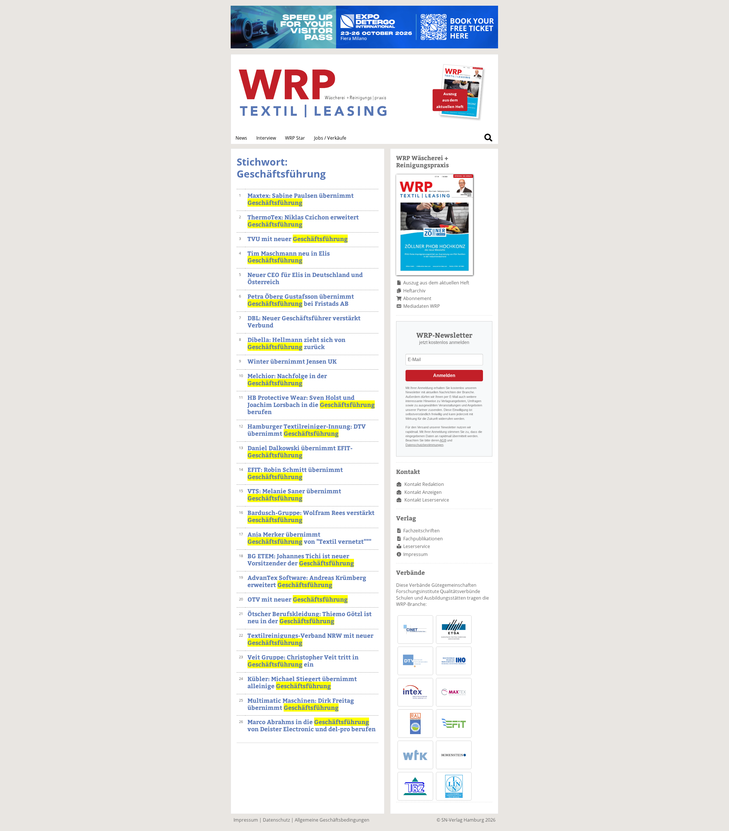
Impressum (415, 554)
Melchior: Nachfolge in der (287, 379)
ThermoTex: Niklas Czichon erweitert (303, 220)
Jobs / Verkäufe (330, 138)
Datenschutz (276, 820)
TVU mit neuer (297, 239)
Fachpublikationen (423, 538)
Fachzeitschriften (421, 530)
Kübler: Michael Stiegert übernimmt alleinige (302, 682)
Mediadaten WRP (421, 306)
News (241, 138)
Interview (266, 138)
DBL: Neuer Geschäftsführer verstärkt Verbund (304, 321)
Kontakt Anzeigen (423, 492)
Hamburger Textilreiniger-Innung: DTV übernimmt (306, 429)
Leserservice (416, 546)
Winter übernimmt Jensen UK (292, 361)
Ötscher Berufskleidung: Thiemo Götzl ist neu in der (309, 617)
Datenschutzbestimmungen (424, 445)
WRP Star (295, 138)
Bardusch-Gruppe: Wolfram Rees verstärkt (310, 516)
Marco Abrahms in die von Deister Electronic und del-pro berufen (311, 725)
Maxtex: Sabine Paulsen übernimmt (300, 199)
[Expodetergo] (364, 47)
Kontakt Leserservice (426, 500)
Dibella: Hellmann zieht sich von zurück (296, 343)
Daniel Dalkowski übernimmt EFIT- (300, 451)
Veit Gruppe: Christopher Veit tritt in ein (303, 660)
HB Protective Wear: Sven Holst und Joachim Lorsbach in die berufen (311, 404)
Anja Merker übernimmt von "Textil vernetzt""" (309, 537)
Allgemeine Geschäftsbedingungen (332, 820)
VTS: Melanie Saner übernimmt (294, 494)
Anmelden (444, 375)
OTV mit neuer (297, 599)
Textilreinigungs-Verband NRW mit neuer (310, 639)
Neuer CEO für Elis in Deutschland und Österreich (305, 278)
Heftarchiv (414, 291)
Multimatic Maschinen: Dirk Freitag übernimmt (300, 704)
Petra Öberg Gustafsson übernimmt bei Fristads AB (300, 299)
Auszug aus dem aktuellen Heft (436, 283)
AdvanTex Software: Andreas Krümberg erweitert (306, 581)
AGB (443, 440)
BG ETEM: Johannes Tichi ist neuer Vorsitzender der (300, 559)
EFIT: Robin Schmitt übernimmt (295, 473)
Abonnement (417, 298)
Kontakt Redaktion (424, 484)
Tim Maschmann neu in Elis (288, 256)
